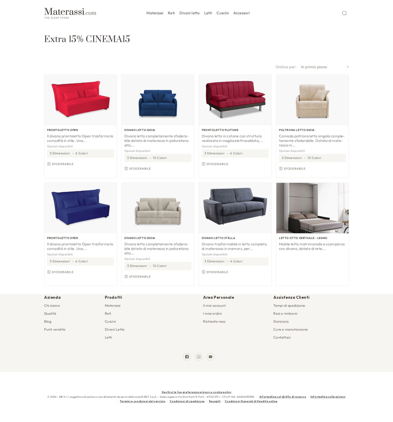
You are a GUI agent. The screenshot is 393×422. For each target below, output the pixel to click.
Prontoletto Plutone (220, 130)
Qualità (50, 313)
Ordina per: (286, 66)
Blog (47, 321)
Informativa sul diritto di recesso (282, 396)
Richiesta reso (214, 321)
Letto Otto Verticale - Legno (303, 238)
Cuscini (110, 321)
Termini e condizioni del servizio (143, 401)
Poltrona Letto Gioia (297, 130)
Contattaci (282, 337)
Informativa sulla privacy (328, 396)
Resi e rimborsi (285, 313)
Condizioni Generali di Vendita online (251, 401)
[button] (154, 12)
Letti (108, 337)
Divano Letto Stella (218, 238)
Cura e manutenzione (290, 329)
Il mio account (214, 305)
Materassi (113, 305)
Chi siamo (52, 305)
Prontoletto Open (62, 130)
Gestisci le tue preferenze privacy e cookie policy (197, 392)
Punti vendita (55, 329)
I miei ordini (212, 313)
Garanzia (281, 321)
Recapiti (215, 401)
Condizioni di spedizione (187, 401)
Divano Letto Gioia (139, 130)
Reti (108, 313)
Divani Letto (115, 329)
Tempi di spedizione (289, 305)
